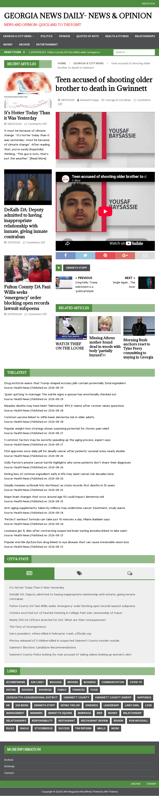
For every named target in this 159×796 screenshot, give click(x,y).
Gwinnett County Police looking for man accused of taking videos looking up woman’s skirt (70, 654)
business (90, 682)
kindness (92, 705)
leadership (111, 705)
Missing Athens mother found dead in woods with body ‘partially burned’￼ (105, 346)
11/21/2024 (13, 242)
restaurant (66, 721)
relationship (132, 713)
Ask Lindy (37, 682)
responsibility (42, 721)
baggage (56, 682)
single (24, 728)
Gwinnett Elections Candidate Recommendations (42, 647)
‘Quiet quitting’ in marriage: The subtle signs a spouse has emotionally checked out (60, 394)
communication (112, 682)
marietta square (60, 713)
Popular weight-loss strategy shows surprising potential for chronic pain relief (56, 428)
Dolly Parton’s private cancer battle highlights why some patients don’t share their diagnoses (67, 462)
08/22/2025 (14, 124)
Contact (9, 773)
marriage (84, 713)
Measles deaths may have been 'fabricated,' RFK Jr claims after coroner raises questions (64, 405)
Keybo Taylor (70, 705)
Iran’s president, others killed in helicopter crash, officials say (50, 633)
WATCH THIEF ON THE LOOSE (70, 346)
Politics (46, 36)
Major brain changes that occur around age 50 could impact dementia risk (54, 496)
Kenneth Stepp (89, 100)
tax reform (83, 728)
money (112, 713)
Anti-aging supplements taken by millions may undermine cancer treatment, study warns (64, 508)
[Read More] (38, 158)
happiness (144, 697)
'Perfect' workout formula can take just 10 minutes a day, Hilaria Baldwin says (57, 519)
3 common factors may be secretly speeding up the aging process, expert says (57, 440)
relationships (16, 721)
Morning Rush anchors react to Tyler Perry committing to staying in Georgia (138, 348)
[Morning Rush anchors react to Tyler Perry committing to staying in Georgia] (139, 326)
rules (10, 728)
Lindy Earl (132, 705)
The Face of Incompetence (27, 626)
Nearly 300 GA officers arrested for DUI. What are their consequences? (57, 620)
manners (36, 713)
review (118, 721)
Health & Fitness (117, 36)
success (63, 728)
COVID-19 (136, 682)
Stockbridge (44, 728)
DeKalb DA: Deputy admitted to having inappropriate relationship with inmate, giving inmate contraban (26, 223)
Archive (24, 44)
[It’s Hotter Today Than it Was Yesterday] (28, 90)
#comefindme (15, 682)
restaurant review (94, 721)
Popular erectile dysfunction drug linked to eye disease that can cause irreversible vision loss (66, 542)
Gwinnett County (76, 697)
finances (78, 690)
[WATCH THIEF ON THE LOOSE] (71, 328)
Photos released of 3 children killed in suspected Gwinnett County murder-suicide (64, 640)
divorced (45, 690)
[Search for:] (134, 52)
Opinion (64, 36)
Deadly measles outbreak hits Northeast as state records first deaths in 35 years (59, 485)
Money (8, 44)
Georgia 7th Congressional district (32, 697)
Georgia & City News (17, 36)
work (115, 728)
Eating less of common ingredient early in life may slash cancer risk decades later (59, 474)
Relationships (145, 36)
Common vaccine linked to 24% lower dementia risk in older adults (49, 417)
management (15, 713)
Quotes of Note (87, 36)
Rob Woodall (138, 721)
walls (101, 728)
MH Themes (111, 792)
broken (72, 682)
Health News (22, 388)
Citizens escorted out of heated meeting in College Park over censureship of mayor (65, 612)
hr (8, 705)
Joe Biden (22, 705)
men (99, 713)
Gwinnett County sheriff (113, 697)
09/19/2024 (14, 314)
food (94, 690)
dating (11, 690)
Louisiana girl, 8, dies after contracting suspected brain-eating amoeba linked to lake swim (65, 530)
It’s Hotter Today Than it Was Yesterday (27, 115)
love (148, 705)
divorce (27, 690)
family (62, 690)
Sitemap (9, 766)
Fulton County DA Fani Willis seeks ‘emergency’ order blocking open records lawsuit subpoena (27, 297)
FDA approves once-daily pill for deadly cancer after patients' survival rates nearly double (64, 451)
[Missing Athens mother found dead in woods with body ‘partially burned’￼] (105, 325)
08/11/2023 (68, 100)
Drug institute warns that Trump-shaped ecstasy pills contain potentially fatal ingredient (65, 383)
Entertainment (47, 44)
